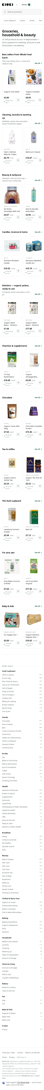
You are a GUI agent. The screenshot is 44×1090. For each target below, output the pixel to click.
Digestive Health (22, 810)
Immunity (22, 800)
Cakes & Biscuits (22, 991)
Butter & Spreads (22, 909)
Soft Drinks (22, 774)
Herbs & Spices (22, 675)
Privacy (12, 1057)
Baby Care (22, 1020)
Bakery (5, 983)
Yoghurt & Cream (22, 902)
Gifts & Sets (22, 974)
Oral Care (22, 869)
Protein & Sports (22, 793)
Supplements (22, 797)
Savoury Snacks (22, 744)
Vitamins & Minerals (22, 790)
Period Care (22, 886)
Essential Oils (22, 872)
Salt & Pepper (22, 688)
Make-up (22, 882)
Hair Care (22, 862)
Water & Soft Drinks (22, 760)
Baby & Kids (7, 1009)
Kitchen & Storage (22, 958)
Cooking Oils (22, 698)
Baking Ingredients (22, 922)
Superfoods (22, 803)
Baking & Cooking (22, 701)
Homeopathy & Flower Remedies (22, 807)
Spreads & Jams (22, 846)
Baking (5, 918)
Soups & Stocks (22, 691)
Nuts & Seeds (22, 724)
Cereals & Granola (22, 840)
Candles (22, 971)
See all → (38, 63)
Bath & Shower (22, 859)
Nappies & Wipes (22, 1013)
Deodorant (22, 879)
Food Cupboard (9, 20)
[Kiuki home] (7, 4)
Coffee (22, 770)
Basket (26, 4)
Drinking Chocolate (22, 780)
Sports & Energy (22, 777)
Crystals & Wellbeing (22, 978)
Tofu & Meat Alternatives (22, 912)
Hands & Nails (22, 889)
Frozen (5, 1026)
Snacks (22, 20)
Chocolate (22, 721)
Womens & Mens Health (22, 827)
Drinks (32, 20)
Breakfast (6, 832)
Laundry (22, 945)
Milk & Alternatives (22, 764)
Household (6, 937)
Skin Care (22, 866)
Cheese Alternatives (22, 905)
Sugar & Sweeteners (22, 925)
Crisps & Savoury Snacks (22, 731)
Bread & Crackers (22, 987)
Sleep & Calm (22, 823)
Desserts (22, 932)
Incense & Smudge (22, 968)
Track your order (8, 1052)
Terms (4, 1057)
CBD (22, 817)
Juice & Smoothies (22, 767)
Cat (22, 1003)
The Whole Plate (23, 1082)
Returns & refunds (32, 1052)
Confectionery (22, 747)
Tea (22, 757)
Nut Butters (22, 843)
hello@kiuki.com (27, 1076)
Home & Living (8, 964)
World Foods (22, 708)
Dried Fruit (22, 734)
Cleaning (22, 948)
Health (5, 786)
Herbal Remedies (22, 813)
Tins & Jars (22, 711)
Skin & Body (22, 876)
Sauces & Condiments (22, 685)
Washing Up (22, 951)
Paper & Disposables (22, 955)
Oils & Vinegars (22, 695)
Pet (3, 996)
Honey (22, 836)
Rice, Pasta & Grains (22, 681)
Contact (20, 1052)
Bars (22, 727)
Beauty (5, 855)
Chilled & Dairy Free (10, 898)
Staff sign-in (21, 1057)
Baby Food (22, 1016)
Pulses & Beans (22, 704)
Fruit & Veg (22, 678)
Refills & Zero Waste (22, 941)
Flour (22, 928)
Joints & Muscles (22, 820)
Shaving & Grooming (22, 892)
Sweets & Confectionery (22, 737)
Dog (22, 1000)
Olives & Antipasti (22, 741)
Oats (22, 850)
